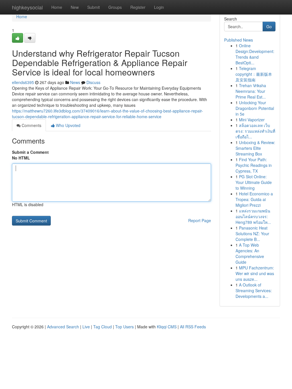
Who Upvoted (67, 125)
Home (56, 7)
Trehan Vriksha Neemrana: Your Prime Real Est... (251, 91)
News (75, 82)
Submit (93, 7)
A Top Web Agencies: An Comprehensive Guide (250, 253)
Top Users (124, 326)
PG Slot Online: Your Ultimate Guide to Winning (254, 182)
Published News (238, 40)
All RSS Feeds (193, 326)
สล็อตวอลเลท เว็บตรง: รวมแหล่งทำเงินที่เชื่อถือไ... (255, 131)
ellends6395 (23, 82)
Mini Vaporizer (252, 119)
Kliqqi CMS (167, 326)
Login (159, 7)
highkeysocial (27, 7)
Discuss (93, 82)
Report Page (199, 220)
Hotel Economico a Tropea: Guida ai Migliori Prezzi (254, 199)
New (75, 7)
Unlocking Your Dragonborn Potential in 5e (255, 108)
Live (86, 326)
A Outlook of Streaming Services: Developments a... (254, 290)
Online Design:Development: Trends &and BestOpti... (255, 54)
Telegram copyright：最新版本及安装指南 (254, 74)
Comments (31, 125)
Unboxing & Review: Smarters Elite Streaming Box (255, 148)
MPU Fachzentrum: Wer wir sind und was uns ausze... (255, 273)
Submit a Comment (30, 152)
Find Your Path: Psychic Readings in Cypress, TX (254, 165)
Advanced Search (63, 326)
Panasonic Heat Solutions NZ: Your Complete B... (252, 233)
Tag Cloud (102, 326)
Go (269, 26)
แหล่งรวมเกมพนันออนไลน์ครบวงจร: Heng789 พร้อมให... (253, 216)
